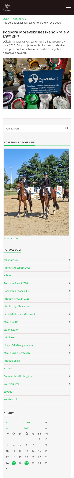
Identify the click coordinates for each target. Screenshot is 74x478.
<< (7, 422)
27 (26, 463)
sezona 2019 (11, 329)
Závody (8, 391)
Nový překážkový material (18, 345)
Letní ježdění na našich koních (20, 314)
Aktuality (18, 19)
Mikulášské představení (17, 353)
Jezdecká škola (12, 360)
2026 (26, 428)
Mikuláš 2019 (11, 322)
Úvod (6, 19)
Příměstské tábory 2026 (17, 267)
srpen (26, 422)
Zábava (8, 368)
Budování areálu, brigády (18, 376)
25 (13, 463)
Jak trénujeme (11, 384)
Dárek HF (9, 337)
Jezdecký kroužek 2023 (16, 298)
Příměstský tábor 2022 (16, 306)
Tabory (8, 275)
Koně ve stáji (11, 399)
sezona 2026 (11, 238)
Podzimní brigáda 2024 (16, 291)
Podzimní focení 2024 (16, 283)
